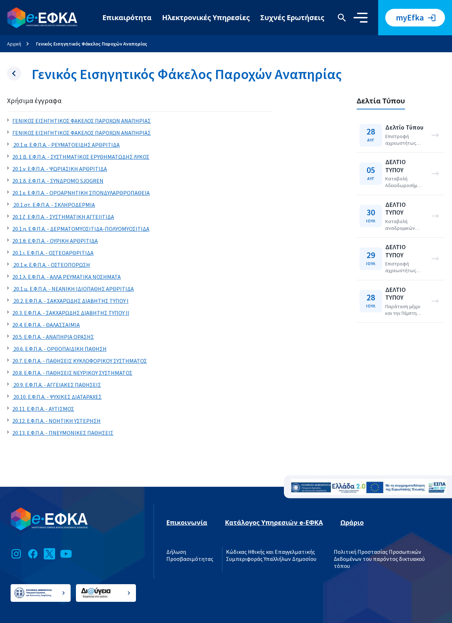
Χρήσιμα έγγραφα (34, 100)
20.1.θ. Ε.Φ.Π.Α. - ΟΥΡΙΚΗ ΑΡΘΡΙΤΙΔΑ (55, 241)
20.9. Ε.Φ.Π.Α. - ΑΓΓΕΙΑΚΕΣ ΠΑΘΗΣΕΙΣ (56, 385)
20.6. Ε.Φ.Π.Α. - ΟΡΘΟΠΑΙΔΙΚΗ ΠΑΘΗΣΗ (59, 349)
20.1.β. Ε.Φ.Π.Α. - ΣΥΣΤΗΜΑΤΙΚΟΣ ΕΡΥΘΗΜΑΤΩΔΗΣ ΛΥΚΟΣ (80, 157)
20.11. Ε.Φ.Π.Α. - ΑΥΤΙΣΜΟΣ (43, 409)
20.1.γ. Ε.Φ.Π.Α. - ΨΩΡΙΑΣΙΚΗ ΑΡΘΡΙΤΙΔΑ (59, 169)
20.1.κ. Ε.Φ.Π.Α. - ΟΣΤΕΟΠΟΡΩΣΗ (51, 265)
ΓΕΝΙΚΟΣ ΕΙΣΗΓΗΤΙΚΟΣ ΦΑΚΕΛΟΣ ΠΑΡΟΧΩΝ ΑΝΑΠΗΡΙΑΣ (81, 121)
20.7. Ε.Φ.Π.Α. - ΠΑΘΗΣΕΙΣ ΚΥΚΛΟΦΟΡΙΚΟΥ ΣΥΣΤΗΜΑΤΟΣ (79, 361)
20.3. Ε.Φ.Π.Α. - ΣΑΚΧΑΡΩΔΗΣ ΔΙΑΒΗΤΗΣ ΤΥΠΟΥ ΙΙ (70, 313)
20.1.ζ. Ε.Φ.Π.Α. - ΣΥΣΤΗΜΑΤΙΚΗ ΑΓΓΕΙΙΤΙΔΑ (63, 217)
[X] (49, 553)
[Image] (369, 487)
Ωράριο (352, 522)
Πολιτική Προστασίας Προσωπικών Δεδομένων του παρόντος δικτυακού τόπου (379, 559)
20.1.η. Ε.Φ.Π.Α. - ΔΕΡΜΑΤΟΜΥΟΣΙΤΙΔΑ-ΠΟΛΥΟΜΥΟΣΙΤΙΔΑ (80, 229)
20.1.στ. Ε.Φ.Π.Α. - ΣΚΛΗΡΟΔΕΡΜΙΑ (53, 205)
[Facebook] (32, 553)
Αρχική (14, 44)
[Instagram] (16, 553)
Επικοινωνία (186, 522)
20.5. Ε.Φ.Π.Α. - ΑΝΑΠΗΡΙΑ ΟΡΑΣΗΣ (53, 337)
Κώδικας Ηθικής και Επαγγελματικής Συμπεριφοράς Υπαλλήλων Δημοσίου (271, 556)
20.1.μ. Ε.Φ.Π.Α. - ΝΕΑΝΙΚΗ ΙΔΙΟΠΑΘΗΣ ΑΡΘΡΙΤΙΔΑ (73, 289)
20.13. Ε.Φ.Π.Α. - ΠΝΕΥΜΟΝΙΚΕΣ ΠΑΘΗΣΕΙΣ (62, 433)
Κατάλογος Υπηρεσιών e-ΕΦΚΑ (274, 522)
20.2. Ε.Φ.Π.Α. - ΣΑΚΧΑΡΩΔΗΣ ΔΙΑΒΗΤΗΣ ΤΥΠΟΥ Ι (70, 301)
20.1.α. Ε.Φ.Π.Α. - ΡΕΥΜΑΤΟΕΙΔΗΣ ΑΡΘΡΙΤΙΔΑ (66, 145)
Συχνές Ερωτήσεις (292, 17)
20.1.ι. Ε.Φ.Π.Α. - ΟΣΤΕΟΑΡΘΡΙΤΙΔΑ (53, 253)
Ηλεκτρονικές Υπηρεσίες (206, 17)
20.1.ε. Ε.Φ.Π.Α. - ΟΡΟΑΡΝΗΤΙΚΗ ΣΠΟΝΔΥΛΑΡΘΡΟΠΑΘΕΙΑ (81, 193)
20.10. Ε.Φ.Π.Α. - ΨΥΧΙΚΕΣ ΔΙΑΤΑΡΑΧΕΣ (57, 397)
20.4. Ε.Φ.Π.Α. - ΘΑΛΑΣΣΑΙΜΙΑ (46, 325)
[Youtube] (66, 553)
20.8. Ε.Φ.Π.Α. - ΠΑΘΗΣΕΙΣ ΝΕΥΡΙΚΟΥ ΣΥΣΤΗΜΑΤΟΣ (72, 373)
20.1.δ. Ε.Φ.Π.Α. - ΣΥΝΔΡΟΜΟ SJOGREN (57, 181)
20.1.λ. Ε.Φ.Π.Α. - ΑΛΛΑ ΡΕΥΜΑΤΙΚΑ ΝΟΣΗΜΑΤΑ (66, 277)
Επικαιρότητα (126, 17)
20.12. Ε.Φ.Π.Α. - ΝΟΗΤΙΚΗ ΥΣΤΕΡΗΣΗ (56, 421)
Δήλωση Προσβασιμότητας (189, 556)
